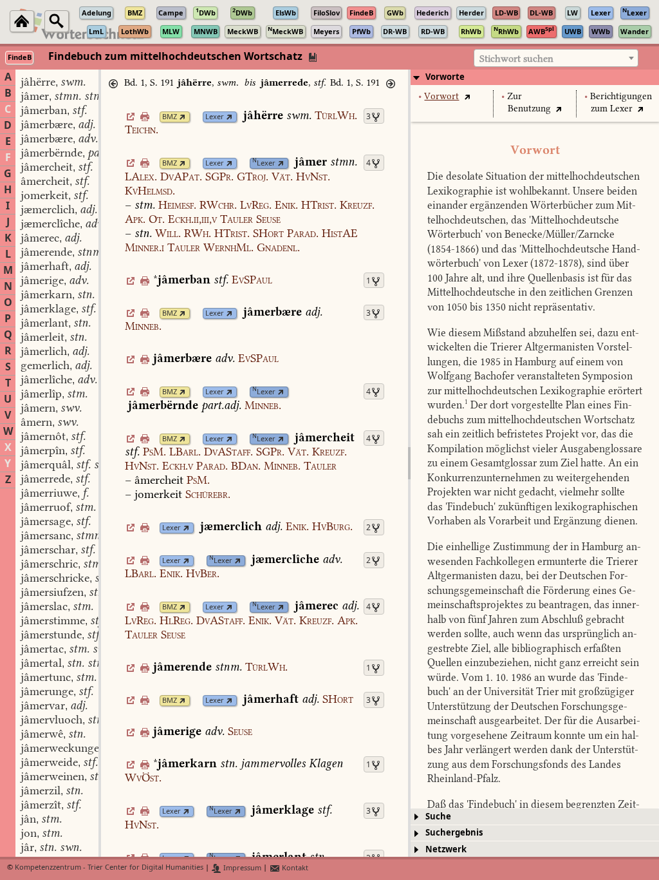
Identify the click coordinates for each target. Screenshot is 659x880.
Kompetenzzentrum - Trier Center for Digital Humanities (109, 868)
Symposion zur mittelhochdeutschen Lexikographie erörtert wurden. (534, 390)
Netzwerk (446, 849)
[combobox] (556, 58)
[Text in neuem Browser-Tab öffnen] (466, 96)
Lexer (214, 117)
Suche (438, 816)
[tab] (535, 77)
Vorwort (441, 96)
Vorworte (445, 77)
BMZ (169, 117)
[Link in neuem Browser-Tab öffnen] (182, 117)
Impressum (241, 868)
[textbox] (556, 59)
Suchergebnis (454, 833)
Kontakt (294, 868)
